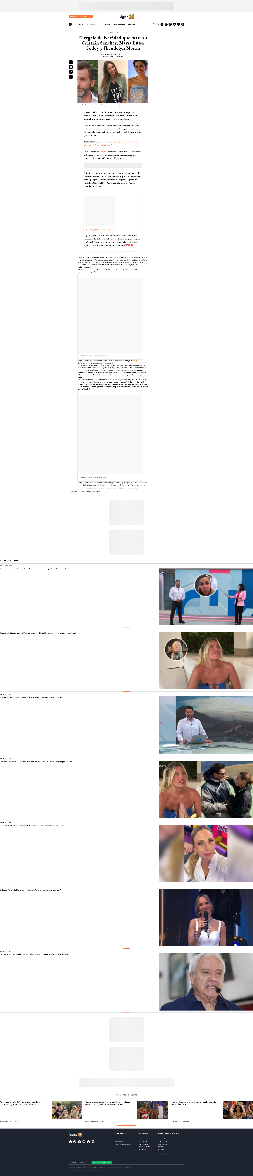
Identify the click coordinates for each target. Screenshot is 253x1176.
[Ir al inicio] (70, 24)
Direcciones (119, 1141)
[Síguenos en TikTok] (178, 24)
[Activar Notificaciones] (157, 24)
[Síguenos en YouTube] (174, 24)
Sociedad (131, 24)
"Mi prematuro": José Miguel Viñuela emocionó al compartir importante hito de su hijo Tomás (21, 1103)
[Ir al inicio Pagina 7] (126, 16)
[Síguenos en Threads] (182, 24)
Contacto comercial (123, 1144)
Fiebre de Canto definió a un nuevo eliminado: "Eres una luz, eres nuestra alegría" (30, 890)
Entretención (104, 24)
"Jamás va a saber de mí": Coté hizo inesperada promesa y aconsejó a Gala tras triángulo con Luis (36, 761)
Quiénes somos (120, 1139)
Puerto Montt (163, 1154)
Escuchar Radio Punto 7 (79, 17)
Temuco (161, 1146)
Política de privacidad (76, 1162)
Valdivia (161, 1149)
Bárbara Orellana (117, 54)
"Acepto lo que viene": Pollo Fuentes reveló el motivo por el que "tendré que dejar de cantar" (34, 954)
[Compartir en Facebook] (71, 62)
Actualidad (91, 24)
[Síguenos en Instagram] (166, 24)
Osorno (161, 1152)
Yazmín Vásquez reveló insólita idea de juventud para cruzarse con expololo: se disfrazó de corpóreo (107, 1103)
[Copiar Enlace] (71, 72)
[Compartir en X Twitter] (71, 67)
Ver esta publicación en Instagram (99, 230)
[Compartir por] (71, 77)
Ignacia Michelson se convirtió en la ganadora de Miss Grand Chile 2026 (193, 1103)
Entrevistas (79, 24)
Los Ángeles (162, 1144)
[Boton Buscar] (153, 24)
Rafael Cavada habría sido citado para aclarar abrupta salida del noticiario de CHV (31, 697)
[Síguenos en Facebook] (170, 24)
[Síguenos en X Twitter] (161, 24)
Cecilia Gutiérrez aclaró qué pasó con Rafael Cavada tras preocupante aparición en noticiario (35, 569)
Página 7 (103, 151)
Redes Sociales (119, 24)
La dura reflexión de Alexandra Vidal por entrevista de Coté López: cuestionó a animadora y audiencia (38, 633)
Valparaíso (162, 1139)
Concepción (162, 1141)
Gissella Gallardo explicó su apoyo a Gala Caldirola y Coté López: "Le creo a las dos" (31, 826)
